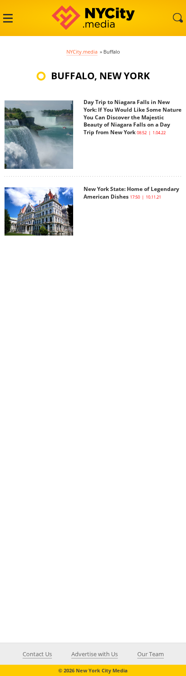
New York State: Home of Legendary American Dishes (131, 192)
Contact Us (37, 654)
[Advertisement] (93, 328)
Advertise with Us (94, 654)
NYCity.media (82, 51)
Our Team (150, 654)
